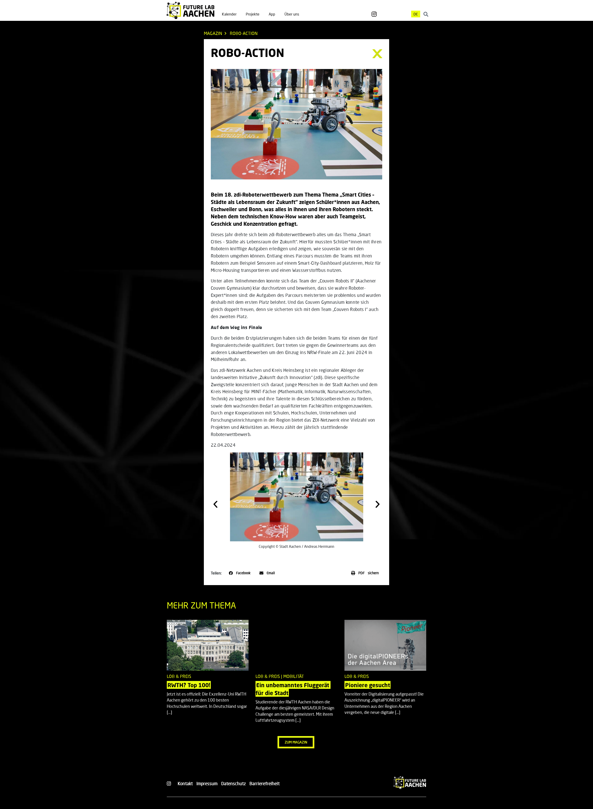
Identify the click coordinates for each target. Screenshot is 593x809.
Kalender (229, 14)
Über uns (291, 14)
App (272, 14)
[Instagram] (374, 14)
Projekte (252, 14)
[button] (215, 504)
